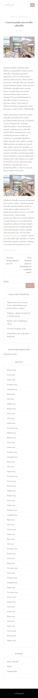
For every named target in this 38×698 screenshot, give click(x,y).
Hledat (6, 281)
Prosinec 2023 (12, 452)
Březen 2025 (11, 408)
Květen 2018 (11, 635)
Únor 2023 (11, 500)
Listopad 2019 (12, 582)
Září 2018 (10, 621)
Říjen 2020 (11, 563)
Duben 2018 (11, 640)
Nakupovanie (12, 671)
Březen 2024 (11, 437)
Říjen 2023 (11, 462)
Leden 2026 (11, 379)
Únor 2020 (11, 573)
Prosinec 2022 (12, 510)
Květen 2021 (11, 553)
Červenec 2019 (12, 592)
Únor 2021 (11, 558)
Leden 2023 (11, 505)
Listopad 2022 (12, 515)
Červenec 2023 (12, 476)
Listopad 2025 (12, 389)
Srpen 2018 (11, 626)
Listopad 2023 (12, 457)
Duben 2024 (11, 433)
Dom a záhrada (19, 16)
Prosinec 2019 (12, 578)
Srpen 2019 (11, 587)
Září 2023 (10, 466)
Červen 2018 (11, 631)
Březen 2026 (11, 370)
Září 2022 (10, 524)
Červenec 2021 (12, 549)
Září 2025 (10, 399)
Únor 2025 (11, 413)
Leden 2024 (11, 447)
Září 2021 (10, 544)
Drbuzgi (9, 4)
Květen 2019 (11, 602)
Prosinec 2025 (12, 384)
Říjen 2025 (11, 394)
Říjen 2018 (11, 616)
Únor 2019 (11, 606)
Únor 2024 (11, 442)
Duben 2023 (11, 491)
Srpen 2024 (11, 423)
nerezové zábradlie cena (12, 235)
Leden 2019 (11, 611)
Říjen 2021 (11, 539)
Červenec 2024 (12, 428)
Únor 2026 (11, 375)
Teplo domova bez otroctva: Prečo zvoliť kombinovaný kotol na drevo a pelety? (17, 305)
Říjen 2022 (11, 520)
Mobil (9, 666)
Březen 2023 (11, 495)
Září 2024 (10, 418)
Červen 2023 (11, 481)
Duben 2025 (11, 404)
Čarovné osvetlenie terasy (16, 328)
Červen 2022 (11, 529)
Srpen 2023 (11, 471)
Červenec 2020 (12, 568)
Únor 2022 (11, 534)
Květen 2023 (11, 486)
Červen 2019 (11, 597)
